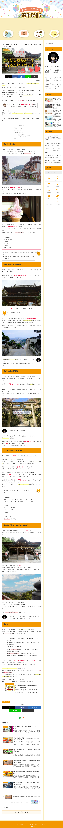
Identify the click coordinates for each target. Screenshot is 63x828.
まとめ (15, 138)
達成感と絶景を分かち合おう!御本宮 (22, 136)
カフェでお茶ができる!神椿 (20, 134)
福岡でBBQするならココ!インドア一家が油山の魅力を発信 (53, 156)
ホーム (17, 824)
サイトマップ (28, 824)
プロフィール (22, 824)
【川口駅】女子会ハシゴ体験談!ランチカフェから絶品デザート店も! (53, 150)
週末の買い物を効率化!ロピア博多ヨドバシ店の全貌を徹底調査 (53, 161)
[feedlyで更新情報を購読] (20, 718)
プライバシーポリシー (43, 824)
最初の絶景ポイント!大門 (19, 130)
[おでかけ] (8, 33)
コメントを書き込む (21, 812)
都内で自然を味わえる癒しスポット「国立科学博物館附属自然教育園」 (53, 138)
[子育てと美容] (54, 33)
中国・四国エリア (6, 701)
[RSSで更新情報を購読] (23, 718)
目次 (20, 125)
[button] (34, 76)
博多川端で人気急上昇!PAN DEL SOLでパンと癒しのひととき (53, 144)
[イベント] (39, 33)
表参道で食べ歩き (18, 128)
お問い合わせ (35, 824)
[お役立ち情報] (23, 33)
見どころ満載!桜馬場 (18, 132)
